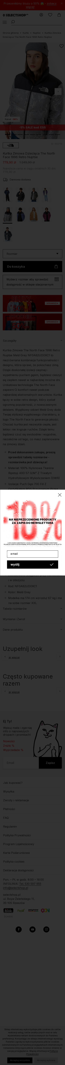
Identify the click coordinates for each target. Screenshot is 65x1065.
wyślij (15, 564)
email (14, 553)
